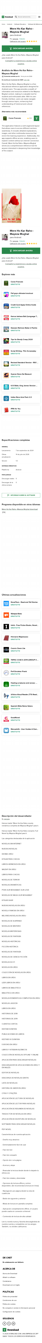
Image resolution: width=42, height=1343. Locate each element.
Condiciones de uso (10, 1300)
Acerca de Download (10, 1274)
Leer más (26, 80)
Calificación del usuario (18, 41)
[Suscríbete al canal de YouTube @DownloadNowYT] (13, 1323)
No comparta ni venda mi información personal (19, 1308)
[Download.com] (7, 17)
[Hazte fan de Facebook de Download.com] (4, 1323)
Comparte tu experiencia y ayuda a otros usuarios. (21, 62)
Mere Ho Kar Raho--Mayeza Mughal (22, 32)
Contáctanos (7, 1281)
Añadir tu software (9, 1277)
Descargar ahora (23, 48)
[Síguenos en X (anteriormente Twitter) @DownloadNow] (9, 1323)
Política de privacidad (10, 1296)
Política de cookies (9, 1304)
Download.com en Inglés (11, 1285)
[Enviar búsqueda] (16, 17)
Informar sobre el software (23, 495)
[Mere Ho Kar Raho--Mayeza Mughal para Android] (5, 35)
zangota (7, 819)
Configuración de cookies (11, 1312)
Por (14, 39)
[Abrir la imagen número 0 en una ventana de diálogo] (11, 206)
